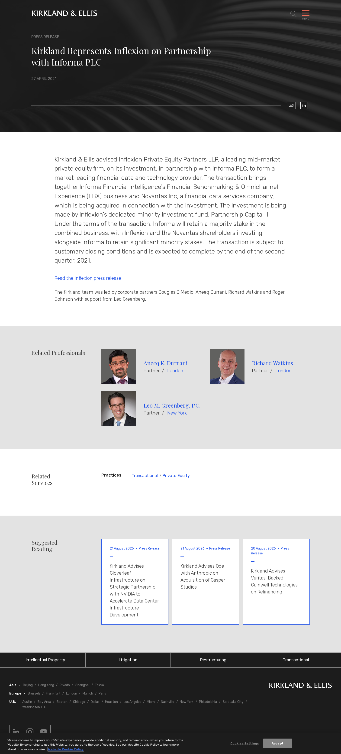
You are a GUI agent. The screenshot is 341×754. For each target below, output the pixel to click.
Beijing (28, 685)
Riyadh (65, 685)
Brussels (34, 693)
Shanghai (82, 685)
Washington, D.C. (34, 707)
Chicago (79, 702)
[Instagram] (30, 732)
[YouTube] (44, 732)
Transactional (145, 475)
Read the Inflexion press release (88, 278)
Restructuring (213, 659)
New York (177, 413)
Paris (102, 693)
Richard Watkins (272, 363)
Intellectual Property (45, 659)
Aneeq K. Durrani (165, 363)
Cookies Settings (244, 743)
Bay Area (44, 702)
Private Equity (176, 475)
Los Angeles (132, 702)
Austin (27, 702)
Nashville (167, 702)
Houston (111, 702)
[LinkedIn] (304, 105)
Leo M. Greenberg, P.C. (172, 405)
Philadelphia (208, 702)
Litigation (128, 659)
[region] (170, 743)
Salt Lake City (233, 702)
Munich (88, 693)
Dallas (95, 702)
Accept (277, 743)
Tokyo (99, 685)
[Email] (291, 105)
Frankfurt (53, 693)
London (175, 370)
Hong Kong (46, 685)
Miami (151, 702)
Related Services (42, 480)
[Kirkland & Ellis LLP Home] (300, 686)
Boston (62, 702)
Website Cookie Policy (66, 749)
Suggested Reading (45, 546)
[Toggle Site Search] (293, 13)
